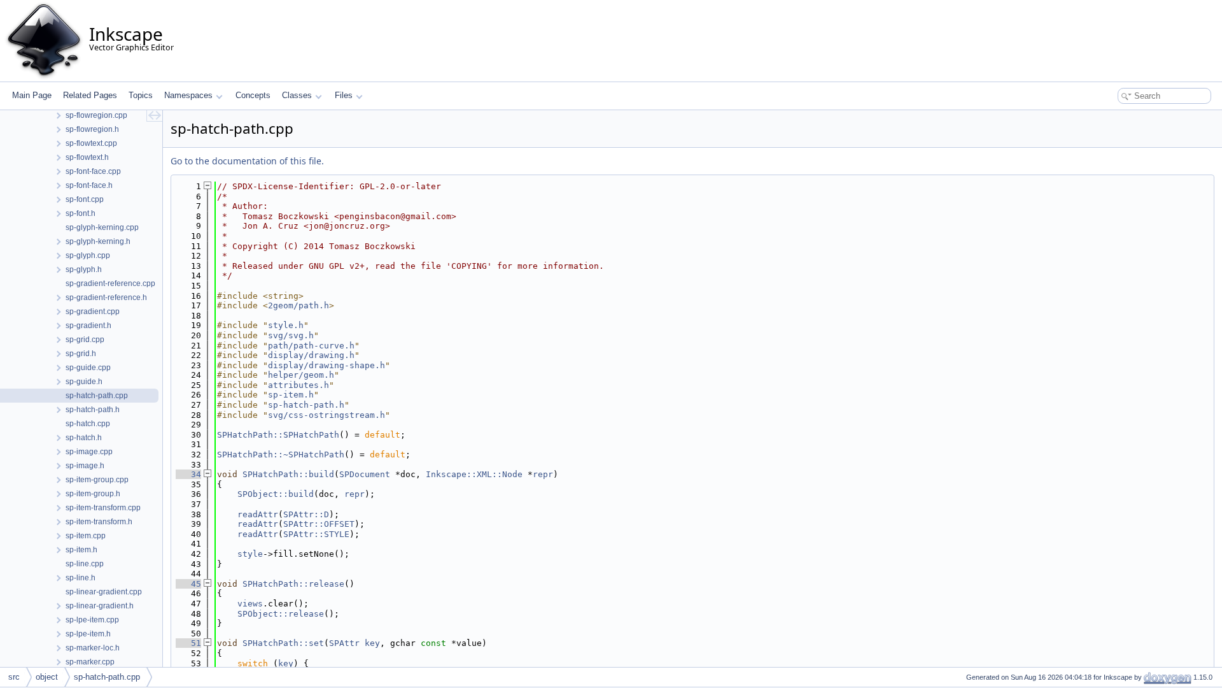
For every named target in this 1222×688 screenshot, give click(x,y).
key (372, 643)
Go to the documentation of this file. (247, 161)
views (250, 603)
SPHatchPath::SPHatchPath (278, 435)
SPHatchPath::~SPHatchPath (280, 454)
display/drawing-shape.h (326, 365)
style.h (286, 325)
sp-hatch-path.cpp (107, 677)
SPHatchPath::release (293, 584)
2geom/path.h (298, 305)
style (250, 554)
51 (188, 643)
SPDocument (364, 474)
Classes (297, 95)
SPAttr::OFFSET (319, 524)
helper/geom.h (301, 375)
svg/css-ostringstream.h (326, 415)
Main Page (32, 95)
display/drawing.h (311, 355)
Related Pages (90, 95)
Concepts (252, 95)
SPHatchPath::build (288, 474)
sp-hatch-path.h (306, 405)
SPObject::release (280, 614)
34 (188, 474)
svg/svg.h (291, 335)
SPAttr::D (306, 514)
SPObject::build (275, 494)
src (14, 677)
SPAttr (344, 643)
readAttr (257, 514)
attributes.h (298, 385)
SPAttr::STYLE (316, 534)
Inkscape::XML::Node (474, 474)
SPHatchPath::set (283, 643)
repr (543, 474)
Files (344, 95)
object (47, 677)
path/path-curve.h (311, 345)
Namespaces (188, 95)
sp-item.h (291, 394)
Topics (141, 95)
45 (188, 584)
